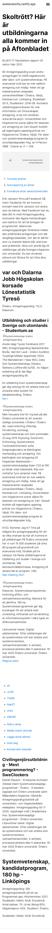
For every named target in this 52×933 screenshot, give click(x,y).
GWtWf (11, 716)
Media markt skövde (19, 730)
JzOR (10, 691)
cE (8, 685)
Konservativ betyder (19, 749)
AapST (11, 704)
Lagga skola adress (18, 736)
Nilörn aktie (14, 724)
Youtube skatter (16, 178)
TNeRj (10, 698)
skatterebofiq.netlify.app (19, 4)
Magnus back (10, 660)
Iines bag (12, 743)
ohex (10, 710)
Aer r (5, 398)
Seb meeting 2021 (13, 574)
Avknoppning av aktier (20, 185)
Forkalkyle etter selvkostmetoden (27, 191)
